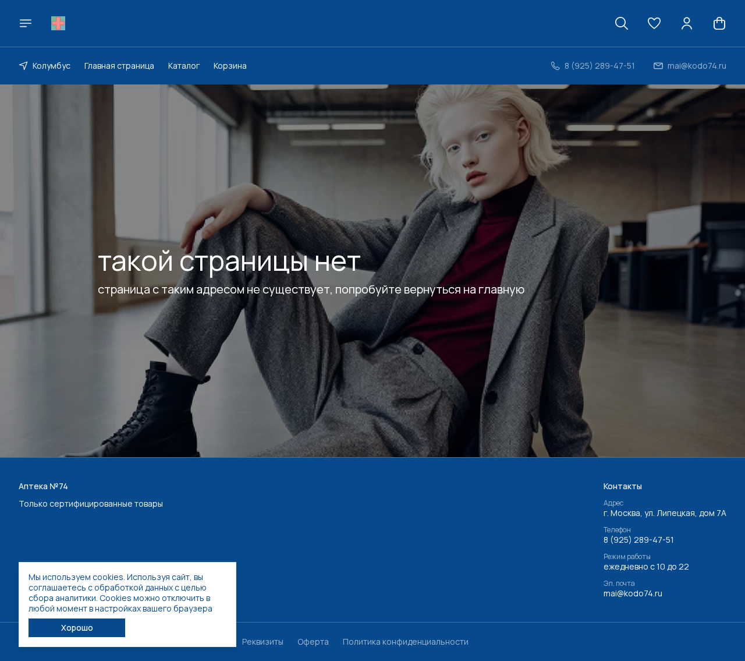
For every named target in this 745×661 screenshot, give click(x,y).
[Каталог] (26, 23)
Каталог (184, 65)
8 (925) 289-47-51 (639, 540)
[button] (654, 23)
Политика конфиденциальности (406, 642)
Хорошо (77, 627)
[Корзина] (719, 23)
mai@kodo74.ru (633, 593)
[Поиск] (622, 23)
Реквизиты (262, 642)
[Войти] (687, 23)
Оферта (313, 642)
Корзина (230, 65)
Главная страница (119, 65)
